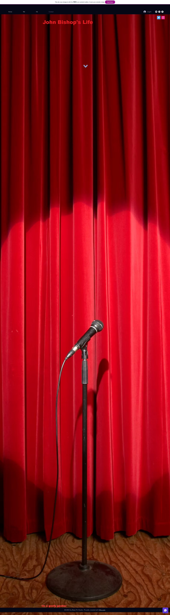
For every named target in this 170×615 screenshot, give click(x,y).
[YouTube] (156, 12)
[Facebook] (162, 12)
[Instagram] (159, 12)
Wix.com (102, 610)
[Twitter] (158, 17)
